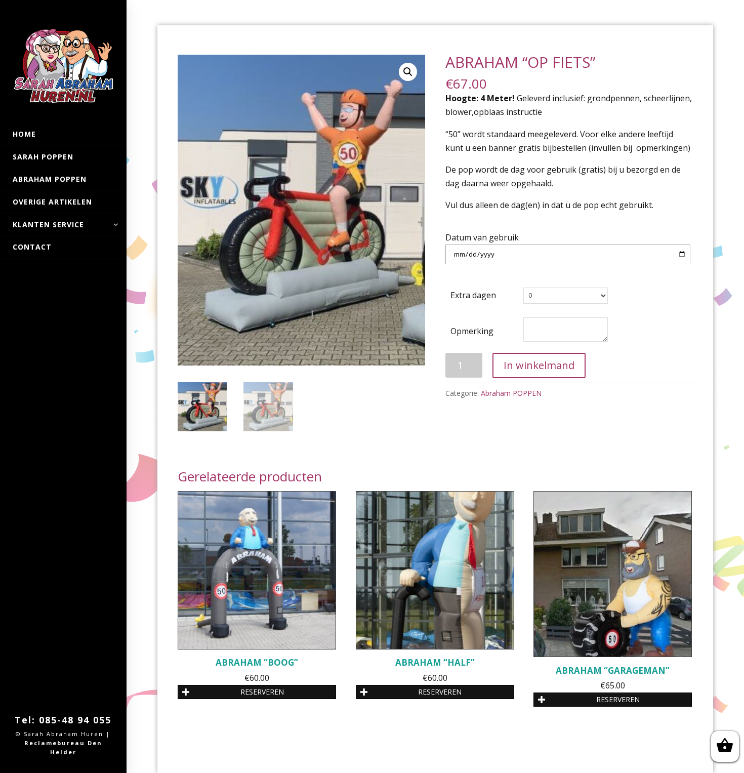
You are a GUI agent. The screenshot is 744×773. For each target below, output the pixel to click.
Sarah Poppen (43, 156)
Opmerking (471, 331)
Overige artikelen (52, 202)
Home (24, 134)
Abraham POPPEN (50, 179)
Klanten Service (48, 224)
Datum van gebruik (482, 237)
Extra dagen (473, 295)
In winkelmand (539, 365)
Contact (32, 247)
